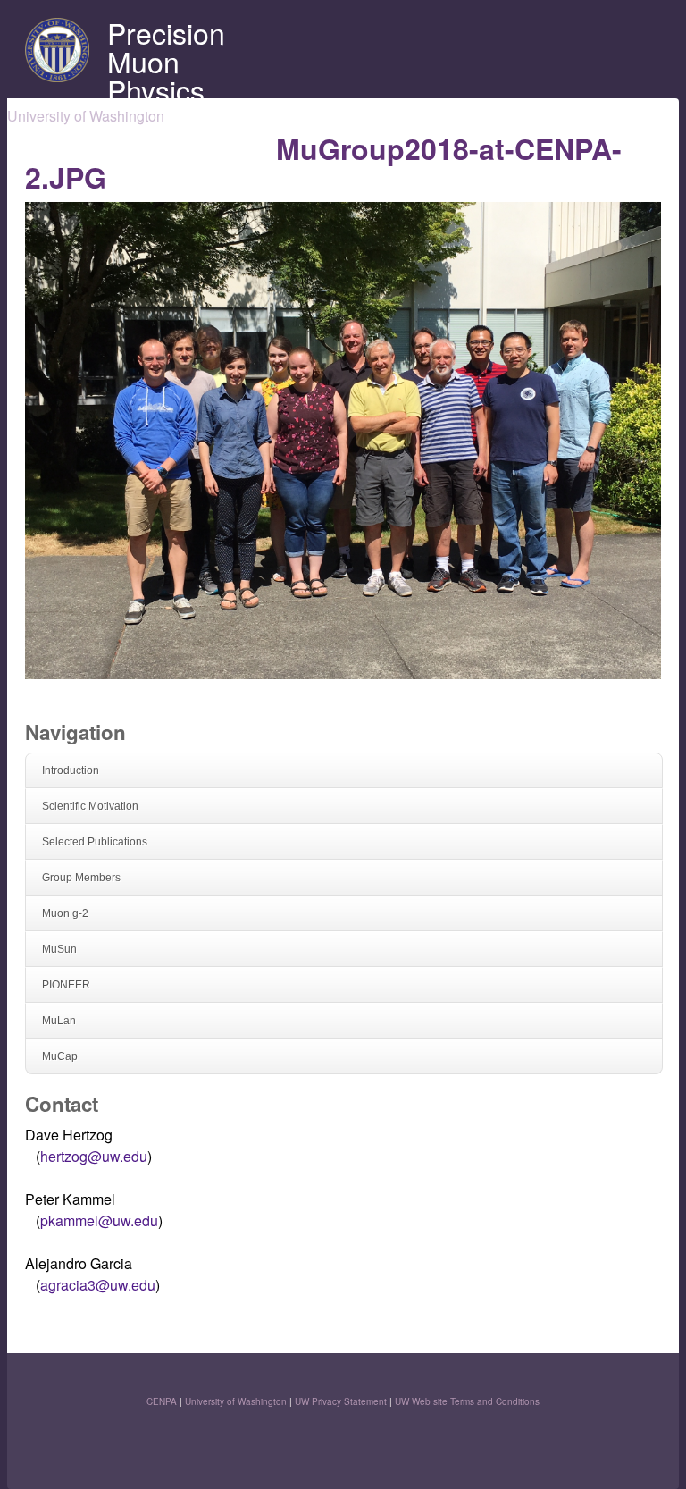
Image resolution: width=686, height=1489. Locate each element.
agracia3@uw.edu (97, 1284)
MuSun (59, 949)
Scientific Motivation (90, 806)
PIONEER (66, 985)
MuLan (59, 1020)
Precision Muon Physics (166, 61)
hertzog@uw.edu (93, 1156)
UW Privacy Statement (341, 1401)
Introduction (70, 770)
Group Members (81, 877)
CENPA (161, 1401)
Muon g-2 (65, 913)
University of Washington (236, 1401)
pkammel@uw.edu (99, 1220)
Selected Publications (94, 842)
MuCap (60, 1056)
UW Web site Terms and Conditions (467, 1401)
